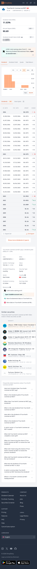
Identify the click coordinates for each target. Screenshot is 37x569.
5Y (24, 70)
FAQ (2, 519)
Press (22, 506)
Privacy (22, 519)
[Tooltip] (25, 275)
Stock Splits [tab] (19, 101)
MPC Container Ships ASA (16, 354)
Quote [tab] (22, 62)
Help (3, 523)
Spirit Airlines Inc (15, 366)
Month (31, 93)
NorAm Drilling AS (14, 360)
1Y (17, 70)
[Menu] (34, 3)
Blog (21, 503)
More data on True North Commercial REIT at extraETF (20, 302)
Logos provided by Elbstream (10, 557)
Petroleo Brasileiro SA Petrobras (19, 343)
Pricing (3, 512)
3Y (20, 70)
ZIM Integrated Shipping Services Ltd (21, 348)
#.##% (6, 39)
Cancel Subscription (8, 527)
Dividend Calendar (7, 496)
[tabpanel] (18, 81)
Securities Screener (8, 503)
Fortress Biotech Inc (15, 372)
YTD (13, 70)
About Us (23, 496)
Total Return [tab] (29, 62)
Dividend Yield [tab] (13, 62)
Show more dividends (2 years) (18, 240)
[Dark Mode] (27, 2)
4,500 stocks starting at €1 (14, 290)
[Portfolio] (30, 2)
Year (25, 93)
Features (4, 516)
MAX (28, 70)
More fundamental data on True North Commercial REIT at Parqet (20, 298)
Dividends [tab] (6, 101)
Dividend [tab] (4, 62)
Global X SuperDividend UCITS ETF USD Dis (22, 337)
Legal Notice (24, 516)
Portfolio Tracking (7, 499)
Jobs (21, 499)
